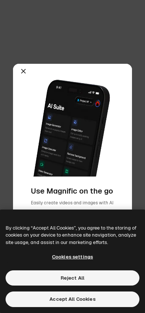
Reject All (72, 278)
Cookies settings (72, 257)
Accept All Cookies (72, 299)
